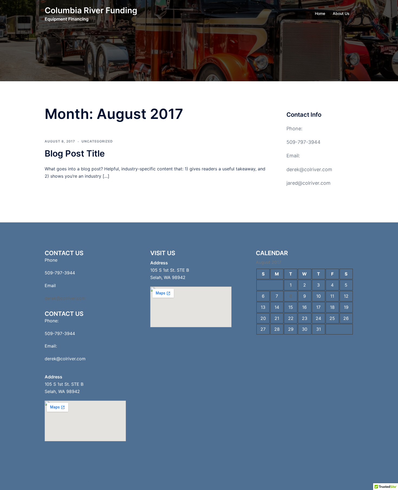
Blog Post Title (75, 153)
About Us (341, 13)
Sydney (163, 480)
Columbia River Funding (91, 10)
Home (320, 13)
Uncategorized (97, 141)
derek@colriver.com (309, 169)
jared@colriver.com (308, 183)
